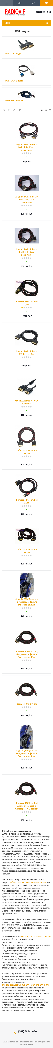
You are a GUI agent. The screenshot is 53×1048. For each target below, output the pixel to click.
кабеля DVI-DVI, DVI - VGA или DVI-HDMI (28, 882)
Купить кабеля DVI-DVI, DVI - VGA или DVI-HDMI (25, 985)
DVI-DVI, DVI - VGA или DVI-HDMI (36, 936)
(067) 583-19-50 (43, 12)
